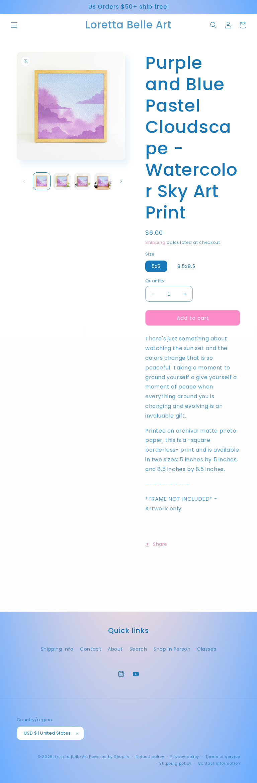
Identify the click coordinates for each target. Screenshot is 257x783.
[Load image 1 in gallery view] (41, 181)
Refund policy (150, 756)
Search (138, 649)
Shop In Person (172, 649)
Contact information (219, 763)
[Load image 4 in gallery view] (102, 181)
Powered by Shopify (109, 756)
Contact (90, 649)
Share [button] (160, 544)
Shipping (155, 242)
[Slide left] (24, 181)
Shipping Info (57, 649)
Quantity (154, 281)
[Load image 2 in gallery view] (62, 181)
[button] (14, 25)
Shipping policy (175, 763)
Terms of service (222, 756)
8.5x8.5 (186, 266)
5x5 (156, 266)
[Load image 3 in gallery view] (82, 181)
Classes (206, 649)
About (115, 649)
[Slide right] (121, 181)
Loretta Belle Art (71, 756)
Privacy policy (184, 756)
